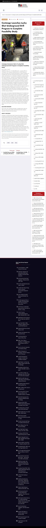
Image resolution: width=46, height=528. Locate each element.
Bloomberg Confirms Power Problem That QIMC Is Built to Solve (23, 369)
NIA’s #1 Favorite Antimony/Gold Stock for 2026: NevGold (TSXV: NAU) (23, 314)
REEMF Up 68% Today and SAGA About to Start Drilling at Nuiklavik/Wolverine (24, 380)
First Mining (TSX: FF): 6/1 (39, 161)
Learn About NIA (37, 183)
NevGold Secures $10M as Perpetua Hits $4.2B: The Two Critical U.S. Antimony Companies (8, 153)
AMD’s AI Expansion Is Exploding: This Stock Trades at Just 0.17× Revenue (24, 353)
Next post (18, 150)
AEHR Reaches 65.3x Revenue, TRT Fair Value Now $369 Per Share (24, 319)
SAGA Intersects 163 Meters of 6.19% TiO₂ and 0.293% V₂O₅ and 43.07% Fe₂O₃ (38, 220)
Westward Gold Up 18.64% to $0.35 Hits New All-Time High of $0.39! (38, 68)
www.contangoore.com (9, 131)
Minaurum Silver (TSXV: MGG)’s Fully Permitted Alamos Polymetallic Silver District (24, 404)
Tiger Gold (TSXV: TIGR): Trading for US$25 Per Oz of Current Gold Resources (23, 324)
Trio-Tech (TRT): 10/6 (38, 138)
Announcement (4, 19)
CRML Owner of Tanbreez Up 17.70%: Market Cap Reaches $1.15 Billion (38, 63)
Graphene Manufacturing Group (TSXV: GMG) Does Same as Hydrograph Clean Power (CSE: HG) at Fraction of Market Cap (23, 481)
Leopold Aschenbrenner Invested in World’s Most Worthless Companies (22, 358)
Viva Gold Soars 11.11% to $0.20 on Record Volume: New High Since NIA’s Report (38, 48)
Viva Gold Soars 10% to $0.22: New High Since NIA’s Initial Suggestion (38, 33)
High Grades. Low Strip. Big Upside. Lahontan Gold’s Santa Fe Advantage (24, 363)
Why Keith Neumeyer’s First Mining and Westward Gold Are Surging (23, 398)
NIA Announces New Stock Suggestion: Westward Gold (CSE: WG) (23, 280)
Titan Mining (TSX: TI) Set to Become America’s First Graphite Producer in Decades (24, 393)
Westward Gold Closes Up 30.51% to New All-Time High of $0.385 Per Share (38, 58)
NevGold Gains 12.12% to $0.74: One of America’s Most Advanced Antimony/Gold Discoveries (21, 153)
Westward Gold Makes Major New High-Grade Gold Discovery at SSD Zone (38, 205)
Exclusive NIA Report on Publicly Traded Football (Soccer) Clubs (22, 513)
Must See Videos (37, 181)
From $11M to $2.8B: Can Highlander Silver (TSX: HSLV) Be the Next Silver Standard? (24, 374)
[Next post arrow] (28, 152)
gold (13, 19)
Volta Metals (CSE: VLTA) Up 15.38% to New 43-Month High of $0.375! (38, 74)
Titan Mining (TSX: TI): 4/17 (39, 167)
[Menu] (3, 10)
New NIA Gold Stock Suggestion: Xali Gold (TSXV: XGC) (23, 508)
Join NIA (35, 188)
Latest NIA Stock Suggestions (39, 84)
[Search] (39, 10)
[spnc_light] (42, 10)
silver (15, 19)
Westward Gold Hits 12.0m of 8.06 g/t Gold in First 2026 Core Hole (37, 215)
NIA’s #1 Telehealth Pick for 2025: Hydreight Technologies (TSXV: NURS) (24, 439)
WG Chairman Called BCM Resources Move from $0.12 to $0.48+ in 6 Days (24, 308)
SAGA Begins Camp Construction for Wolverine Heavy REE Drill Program (37, 245)
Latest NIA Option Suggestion (39, 178)
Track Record (36, 186)
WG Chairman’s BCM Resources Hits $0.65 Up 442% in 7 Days (24, 417)
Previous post (12, 150)
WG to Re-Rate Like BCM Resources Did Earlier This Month (23, 296)
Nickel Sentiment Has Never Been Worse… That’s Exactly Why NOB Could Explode (23, 457)
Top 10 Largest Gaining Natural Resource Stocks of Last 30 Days (38, 43)
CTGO (11, 19)
